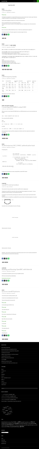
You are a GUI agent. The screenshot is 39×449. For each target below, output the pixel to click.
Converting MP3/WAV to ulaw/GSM (14, 107)
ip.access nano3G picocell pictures (13, 397)
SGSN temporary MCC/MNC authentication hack (18, 145)
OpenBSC (6, 177)
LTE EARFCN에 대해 (9, 45)
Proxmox (17, 424)
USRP (6, 426)
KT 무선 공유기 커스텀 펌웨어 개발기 (9, 394)
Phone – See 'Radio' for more (5, 377)
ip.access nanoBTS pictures (11, 291)
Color (15, 422)
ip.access (26, 422)
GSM (3, 38)
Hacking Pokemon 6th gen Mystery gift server (14, 401)
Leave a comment (11, 12)
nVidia (32, 423)
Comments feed (3, 441)
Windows (18, 426)
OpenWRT (7, 424)
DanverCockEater (4, 401)
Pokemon (11, 425)
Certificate (9, 422)
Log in (2, 438)
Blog (2, 369)
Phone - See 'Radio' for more (8, 105)
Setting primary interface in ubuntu (6, 361)
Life (2, 372)
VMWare (8, 426)
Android (2, 422)
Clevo (12, 422)
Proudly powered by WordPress (5, 447)
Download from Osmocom (6, 278)
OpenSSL (3, 424)
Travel (2, 381)
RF (5, 38)
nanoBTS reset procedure (10, 185)
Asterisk (4, 138)
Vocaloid (11, 426)
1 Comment (10, 186)
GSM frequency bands (9, 77)
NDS (19, 423)
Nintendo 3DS (22, 423)
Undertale (3, 426)
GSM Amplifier (7, 10)
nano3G (13, 423)
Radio (3, 9)
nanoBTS (6, 262)
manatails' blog (4, 1)
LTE (5, 69)
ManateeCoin (7, 423)
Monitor (10, 423)
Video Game (3, 384)
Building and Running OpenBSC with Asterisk (17, 269)
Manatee (2, 374)
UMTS (8, 69)
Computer (4, 183)
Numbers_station (27, 423)
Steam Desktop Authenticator (5, 347)
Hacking (22, 422)
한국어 (11, 69)
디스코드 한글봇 (3, 359)
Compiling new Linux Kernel (5, 352)
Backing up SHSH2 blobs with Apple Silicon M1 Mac (9, 349)
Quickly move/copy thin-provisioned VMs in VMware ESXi (10, 350)
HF (23, 422)
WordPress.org (3, 443)
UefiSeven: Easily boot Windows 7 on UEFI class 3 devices (9, 354)
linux (32, 422)
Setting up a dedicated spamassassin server (7, 357)
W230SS (14, 426)
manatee (3, 423)
